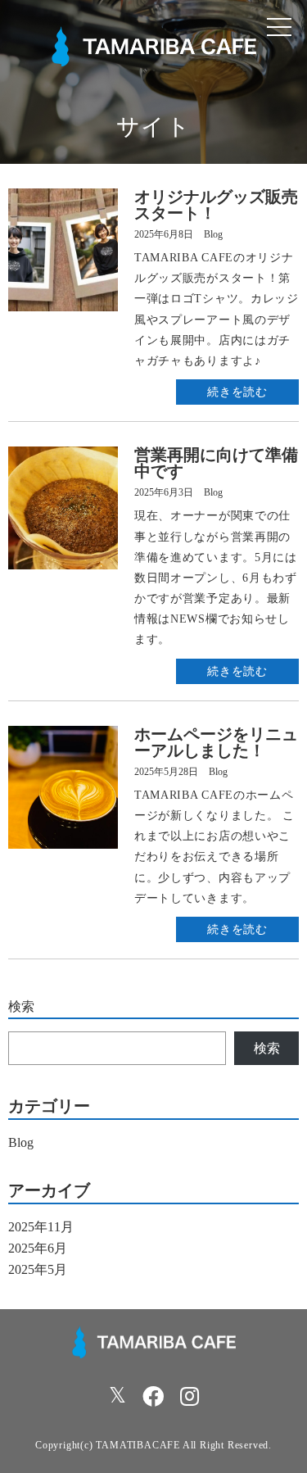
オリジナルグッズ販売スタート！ (216, 205)
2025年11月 (41, 1227)
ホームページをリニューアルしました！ (216, 742)
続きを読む (237, 392)
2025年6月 (37, 1248)
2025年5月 (37, 1269)
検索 (21, 1006)
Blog (213, 234)
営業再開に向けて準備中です (216, 463)
